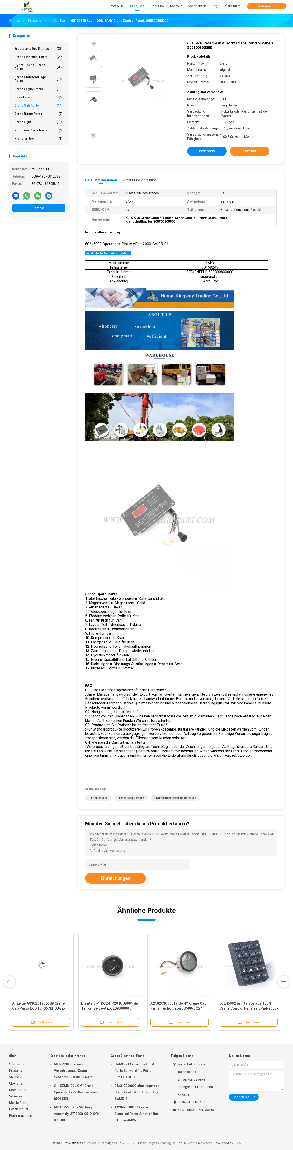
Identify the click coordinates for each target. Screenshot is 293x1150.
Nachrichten (18, 1090)
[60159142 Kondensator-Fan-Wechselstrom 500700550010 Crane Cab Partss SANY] (111, 965)
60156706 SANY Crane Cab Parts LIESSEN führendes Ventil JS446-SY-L (247, 1008)
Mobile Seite (18, 1103)
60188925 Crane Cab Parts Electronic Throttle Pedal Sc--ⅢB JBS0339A (40, 1008)
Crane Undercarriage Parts (38, 79)
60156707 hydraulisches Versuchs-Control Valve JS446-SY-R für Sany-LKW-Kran (179, 1008)
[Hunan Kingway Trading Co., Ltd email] (15, 195)
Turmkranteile (98, 798)
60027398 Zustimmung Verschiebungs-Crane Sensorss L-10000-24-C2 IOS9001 (73, 1071)
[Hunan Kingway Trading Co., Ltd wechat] (37, 195)
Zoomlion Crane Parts (38, 130)
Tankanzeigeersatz (131, 798)
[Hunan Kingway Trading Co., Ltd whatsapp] (26, 195)
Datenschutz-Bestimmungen (20, 1112)
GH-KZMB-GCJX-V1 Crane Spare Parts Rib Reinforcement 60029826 (77, 1092)
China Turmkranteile (66, 1143)
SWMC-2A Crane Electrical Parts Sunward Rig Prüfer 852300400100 (134, 1070)
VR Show (15, 1077)
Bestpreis (207, 151)
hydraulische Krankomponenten (175, 798)
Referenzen (266, 6)
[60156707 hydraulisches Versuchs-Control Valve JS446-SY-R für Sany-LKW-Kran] (180, 965)
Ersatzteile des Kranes (38, 48)
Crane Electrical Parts (38, 57)
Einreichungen (115, 878)
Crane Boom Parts (38, 114)
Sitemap (15, 1096)
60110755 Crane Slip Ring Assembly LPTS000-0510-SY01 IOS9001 (77, 1114)
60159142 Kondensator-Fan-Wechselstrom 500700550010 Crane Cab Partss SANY (106, 1008)
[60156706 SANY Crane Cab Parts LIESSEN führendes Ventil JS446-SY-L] (249, 965)
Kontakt (38, 208)
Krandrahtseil (38, 138)
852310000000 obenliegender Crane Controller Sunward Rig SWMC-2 (136, 1092)
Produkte (16, 1070)
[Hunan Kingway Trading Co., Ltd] (27, 6)
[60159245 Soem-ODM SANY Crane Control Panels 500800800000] (142, 79)
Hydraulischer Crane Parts (38, 67)
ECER (237, 1143)
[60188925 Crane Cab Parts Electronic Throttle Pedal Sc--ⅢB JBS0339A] (41, 965)
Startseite (16, 1064)
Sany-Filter (38, 97)
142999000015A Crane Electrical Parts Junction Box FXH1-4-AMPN (136, 1114)
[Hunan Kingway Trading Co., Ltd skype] (48, 195)
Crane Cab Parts (38, 105)
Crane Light (38, 122)
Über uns (15, 1083)
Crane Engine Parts (38, 89)
